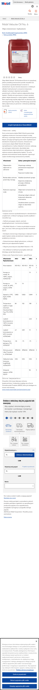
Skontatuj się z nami (10, 498)
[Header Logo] (6, 2)
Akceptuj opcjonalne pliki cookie (19, 686)
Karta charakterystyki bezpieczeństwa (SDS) (14, 33)
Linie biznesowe (18, 2)
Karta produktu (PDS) (10, 35)
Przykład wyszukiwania (28, 466)
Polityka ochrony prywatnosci (25, 670)
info (33, 450)
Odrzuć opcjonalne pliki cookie (19, 680)
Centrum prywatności (19, 674)
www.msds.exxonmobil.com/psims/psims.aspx (16, 390)
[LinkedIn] (32, 6)
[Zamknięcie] (36, 641)
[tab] (8, 428)
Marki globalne (29, 2)
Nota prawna (8, 517)
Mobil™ (4, 18)
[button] (36, 12)
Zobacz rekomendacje (24, 455)
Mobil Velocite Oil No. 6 (18, 18)
